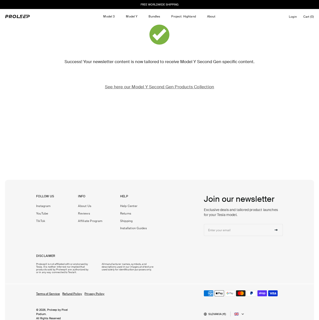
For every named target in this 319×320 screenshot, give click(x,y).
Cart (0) (309, 18)
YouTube (42, 213)
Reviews (84, 213)
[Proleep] (17, 16)
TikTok (40, 221)
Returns (125, 213)
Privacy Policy (94, 294)
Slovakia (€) (217, 314)
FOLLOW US (45, 196)
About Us (84, 206)
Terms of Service (48, 294)
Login (294, 18)
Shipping (126, 221)
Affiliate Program (90, 221)
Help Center (128, 206)
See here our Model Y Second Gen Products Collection (159, 87)
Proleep (52, 310)
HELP (124, 196)
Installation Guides (133, 228)
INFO (81, 196)
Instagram (43, 206)
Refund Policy (72, 294)
